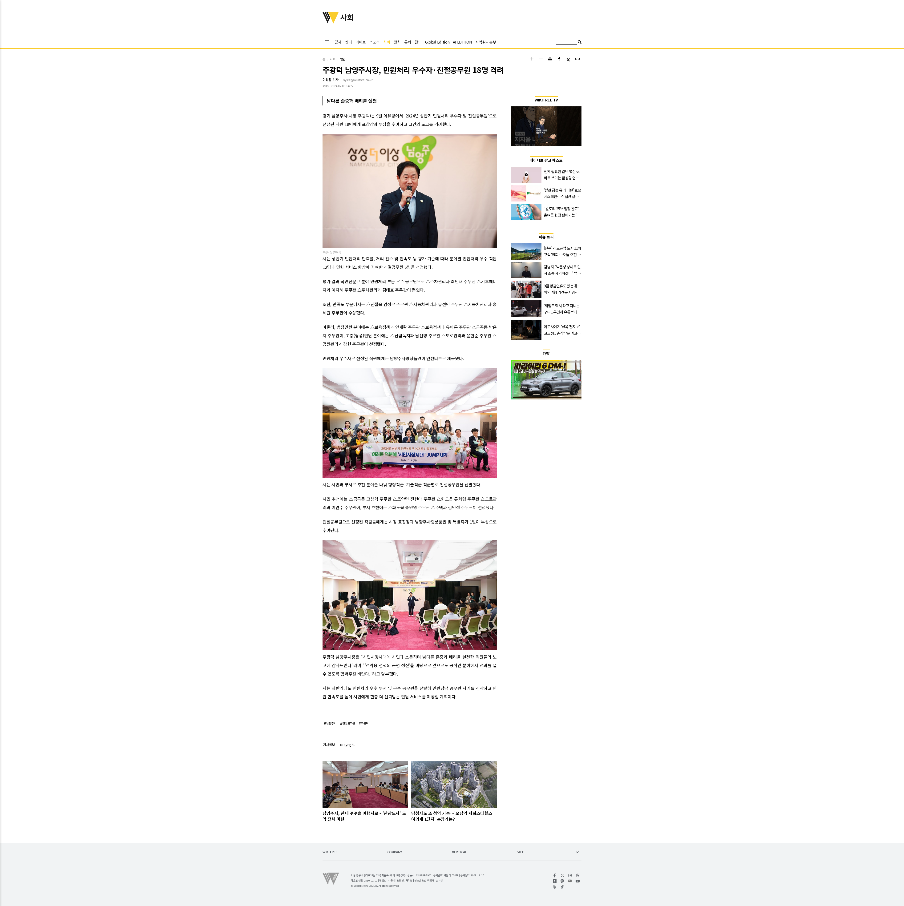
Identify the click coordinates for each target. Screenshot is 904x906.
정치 (397, 42)
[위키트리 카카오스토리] (555, 881)
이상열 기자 (330, 79)
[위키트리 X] (562, 875)
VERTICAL (459, 852)
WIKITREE (330, 852)
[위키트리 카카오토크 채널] (562, 881)
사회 (386, 42)
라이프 (360, 42)
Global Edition (437, 42)
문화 (407, 42)
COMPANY (394, 852)
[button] (532, 59)
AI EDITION (462, 42)
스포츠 (374, 42)
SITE (520, 852)
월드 (418, 42)
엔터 (348, 42)
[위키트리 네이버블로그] (570, 881)
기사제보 (329, 744)
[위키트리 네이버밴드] (555, 887)
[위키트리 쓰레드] (578, 875)
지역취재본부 (485, 42)
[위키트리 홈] (331, 22)
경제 (338, 42)
